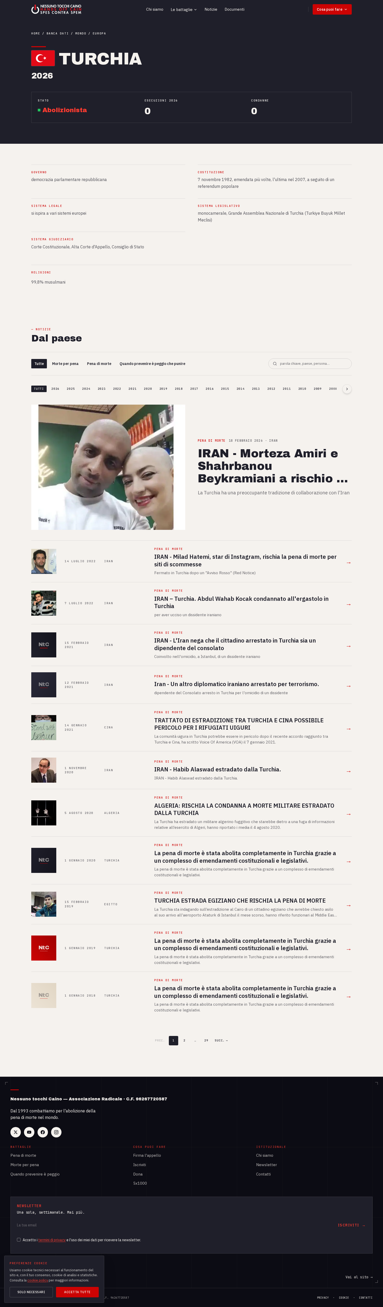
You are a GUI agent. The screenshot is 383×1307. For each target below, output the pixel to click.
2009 (318, 389)
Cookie (344, 1297)
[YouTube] (29, 1132)
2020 (148, 389)
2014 (241, 389)
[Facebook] (43, 1132)
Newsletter (266, 1164)
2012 (271, 389)
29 (206, 1040)
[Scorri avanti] (347, 389)
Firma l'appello (147, 1155)
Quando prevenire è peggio (35, 1174)
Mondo (81, 33)
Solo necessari (31, 1292)
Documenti (234, 9)
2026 (55, 389)
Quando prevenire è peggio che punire (152, 363)
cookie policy (37, 1280)
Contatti (263, 1174)
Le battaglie (182, 9)
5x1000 (140, 1183)
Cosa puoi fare (329, 9)
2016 (210, 389)
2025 (71, 389)
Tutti (39, 389)
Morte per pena (65, 363)
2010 (302, 389)
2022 (117, 389)
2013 (256, 389)
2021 (132, 389)
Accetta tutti (77, 1292)
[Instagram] (56, 1132)
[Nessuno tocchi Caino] (56, 9)
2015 (225, 389)
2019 (163, 389)
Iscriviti (139, 1164)
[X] (15, 1132)
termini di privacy (52, 1240)
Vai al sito (359, 1277)
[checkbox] (19, 1240)
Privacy (323, 1297)
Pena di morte (99, 363)
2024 (86, 389)
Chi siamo (154, 9)
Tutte (39, 363)
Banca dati (58, 33)
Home (35, 33)
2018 (179, 389)
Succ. (221, 1040)
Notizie (211, 9)
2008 (333, 389)
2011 (287, 389)
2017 (194, 389)
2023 (102, 389)
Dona (138, 1174)
